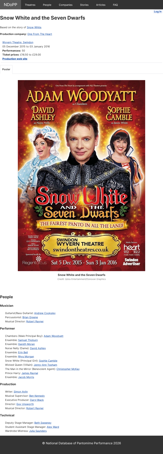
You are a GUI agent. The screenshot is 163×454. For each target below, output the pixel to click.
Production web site (14, 58)
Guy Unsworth (25, 404)
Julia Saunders (38, 430)
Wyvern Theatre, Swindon (17, 42)
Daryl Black (37, 399)
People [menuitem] (47, 4)
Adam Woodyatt (53, 336)
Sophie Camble (48, 360)
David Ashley (38, 348)
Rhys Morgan (26, 356)
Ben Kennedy (37, 395)
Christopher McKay (68, 369)
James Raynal (29, 373)
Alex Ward (53, 426)
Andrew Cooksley (45, 313)
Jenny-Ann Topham (45, 364)
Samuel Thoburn (28, 340)
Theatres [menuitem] (30, 4)
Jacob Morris (26, 377)
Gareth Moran (26, 344)
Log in (158, 11)
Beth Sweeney (42, 422)
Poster (6, 69)
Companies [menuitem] (65, 4)
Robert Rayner (35, 321)
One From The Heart (39, 34)
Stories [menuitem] (84, 4)
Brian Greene (30, 317)
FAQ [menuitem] (115, 4)
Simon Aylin (21, 391)
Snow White (34, 27)
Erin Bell (23, 352)
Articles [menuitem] (100, 4)
